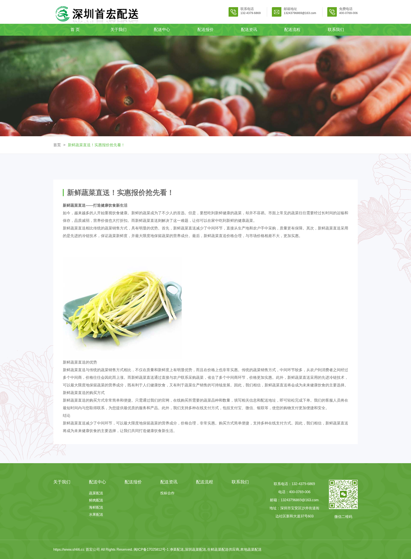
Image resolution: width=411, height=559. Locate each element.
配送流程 (292, 29)
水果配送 (96, 514)
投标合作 (167, 493)
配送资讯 (249, 29)
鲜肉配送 (96, 500)
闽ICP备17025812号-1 (152, 549)
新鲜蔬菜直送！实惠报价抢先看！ (96, 145)
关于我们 (118, 29)
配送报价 (205, 29)
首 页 (75, 29)
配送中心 (162, 29)
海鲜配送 (96, 507)
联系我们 (336, 29)
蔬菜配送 (96, 493)
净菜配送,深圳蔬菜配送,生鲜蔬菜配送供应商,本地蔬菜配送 (216, 549)
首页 (57, 145)
